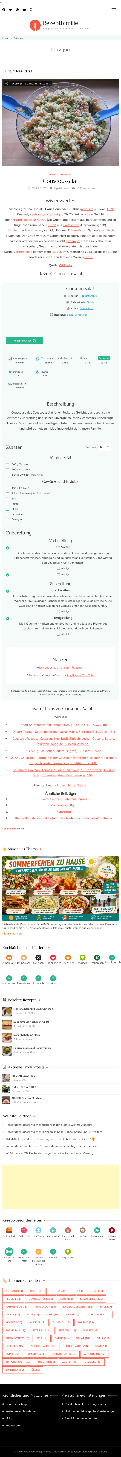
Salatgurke (21, 469)
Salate (52, 174)
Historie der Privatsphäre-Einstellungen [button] (90, 1411)
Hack (66, 1299)
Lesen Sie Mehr (11, 828)
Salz (14, 498)
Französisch (53, 963)
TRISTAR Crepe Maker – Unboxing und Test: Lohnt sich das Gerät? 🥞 (50, 1139)
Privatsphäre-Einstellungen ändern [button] (87, 1404)
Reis (42, 1338)
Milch (72, 1314)
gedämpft (73, 241)
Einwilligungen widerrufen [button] (81, 1418)
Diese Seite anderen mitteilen (30, 83)
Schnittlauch (75, 1346)
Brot (36, 1291)
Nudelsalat (63, 812)
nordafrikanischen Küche (28, 220)
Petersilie (17, 514)
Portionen (91, 447)
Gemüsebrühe (41, 1299)
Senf (101, 1346)
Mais (33, 1314)
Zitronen (31, 493)
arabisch (87, 209)
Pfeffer (15, 504)
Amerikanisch (10, 963)
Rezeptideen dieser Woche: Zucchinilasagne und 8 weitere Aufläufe (49, 1125)
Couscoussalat (60, 181)
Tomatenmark (63, 1354)
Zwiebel (28, 475)
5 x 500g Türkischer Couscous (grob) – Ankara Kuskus (64, 751)
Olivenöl (21, 488)
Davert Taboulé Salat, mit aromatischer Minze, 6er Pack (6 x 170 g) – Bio (63, 732)
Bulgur (56, 252)
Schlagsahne (43, 1346)
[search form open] (31, 9)
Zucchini (46, 1362)
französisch (79, 230)
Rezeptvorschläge (17, 1404)
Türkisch (53, 983)
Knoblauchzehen (78, 1306)
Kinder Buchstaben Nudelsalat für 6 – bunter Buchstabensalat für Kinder (63, 818)
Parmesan (15, 1330)
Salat (70, 315)
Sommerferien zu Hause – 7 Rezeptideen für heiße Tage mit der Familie (51, 1146)
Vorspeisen (66, 174)
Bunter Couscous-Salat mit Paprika (63, 799)
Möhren (14, 1322)
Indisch (82, 963)
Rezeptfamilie (60, 23)
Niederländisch (11, 983)
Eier (77, 1291)
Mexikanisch (113, 962)
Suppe (12, 1354)
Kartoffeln (16, 1306)
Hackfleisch (91, 1299)
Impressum (13, 1425)
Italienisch (97, 963)
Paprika (86, 1322)
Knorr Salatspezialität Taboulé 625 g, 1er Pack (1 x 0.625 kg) (63, 725)
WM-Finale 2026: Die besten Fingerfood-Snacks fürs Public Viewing (49, 1153)
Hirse (29, 230)
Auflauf (14, 1291)
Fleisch (13, 1299)
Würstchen (94, 1354)
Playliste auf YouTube (81, 675)
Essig (96, 1291)
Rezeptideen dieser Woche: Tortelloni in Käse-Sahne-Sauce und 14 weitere (54, 1132)
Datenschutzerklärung (94, 1451)
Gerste (12, 230)
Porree (90, 1330)
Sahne (62, 1338)
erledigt (65, 568)
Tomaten (20, 464)
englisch (108, 230)
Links (9, 1418)
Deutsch (38, 963)
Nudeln (37, 1322)
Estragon (17, 519)
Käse (106, 1306)
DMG (111, 209)
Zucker (70, 1362)
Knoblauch (45, 1306)
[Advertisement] (60, 1187)
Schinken (15, 1346)
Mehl (52, 1314)
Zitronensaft (18, 1362)
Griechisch (67, 963)
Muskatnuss (97, 1314)
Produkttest (17, 1338)
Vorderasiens (22, 252)
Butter (57, 1291)
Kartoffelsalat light (64, 805)
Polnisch (38, 983)
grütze (88, 257)
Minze (15, 509)
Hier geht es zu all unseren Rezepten (60, 667)
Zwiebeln (15, 1370)
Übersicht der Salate (71, 785)
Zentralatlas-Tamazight (46, 214)
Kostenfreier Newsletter (21, 1411)
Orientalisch (86, 308)
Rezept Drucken (22, 340)
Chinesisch (24, 963)
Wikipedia (65, 265)
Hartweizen (71, 225)
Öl (35, 1370)
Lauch (13, 1314)
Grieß (52, 225)
